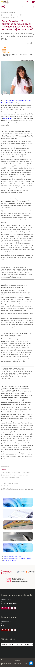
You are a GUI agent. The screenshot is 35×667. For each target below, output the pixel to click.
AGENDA (18, 533)
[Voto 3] (5, 466)
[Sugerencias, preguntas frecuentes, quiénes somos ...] (27, 1)
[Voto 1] (2, 466)
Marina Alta (5, 17)
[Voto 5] (8, 466)
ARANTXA (15, 483)
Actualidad (4, 12)
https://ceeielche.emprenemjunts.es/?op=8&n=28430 (17, 489)
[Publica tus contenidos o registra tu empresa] (29, 1)
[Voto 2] (3, 466)
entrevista (5, 477)
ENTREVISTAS (18, 521)
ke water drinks (14, 477)
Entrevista (12, 12)
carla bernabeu (6, 15)
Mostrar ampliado (26, 60)
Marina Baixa (25, 15)
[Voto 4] (6, 466)
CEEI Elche (6, 52)
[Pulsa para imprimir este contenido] (31, 43)
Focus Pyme (16, 15)
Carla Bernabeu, (8, 118)
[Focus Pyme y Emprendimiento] (5, 2)
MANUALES (18, 510)
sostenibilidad (23, 475)
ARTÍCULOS (18, 499)
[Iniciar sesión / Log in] (33, 2)
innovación (13, 17)
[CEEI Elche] (4, 51)
